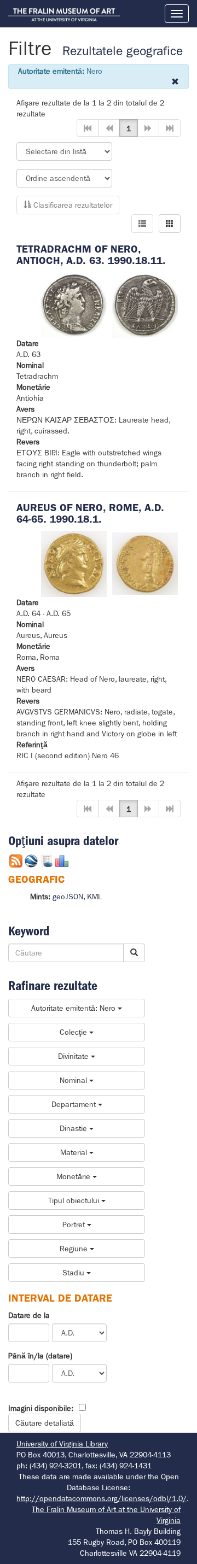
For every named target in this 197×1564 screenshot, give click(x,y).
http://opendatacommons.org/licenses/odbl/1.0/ (101, 1498)
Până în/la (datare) (40, 1356)
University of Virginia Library (62, 1444)
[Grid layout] (170, 223)
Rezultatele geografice (122, 51)
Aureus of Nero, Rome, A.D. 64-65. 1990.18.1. (90, 513)
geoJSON (68, 896)
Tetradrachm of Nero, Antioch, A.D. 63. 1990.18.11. (91, 255)
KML (94, 896)
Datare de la (29, 1315)
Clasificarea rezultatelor (71, 205)
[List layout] (142, 223)
